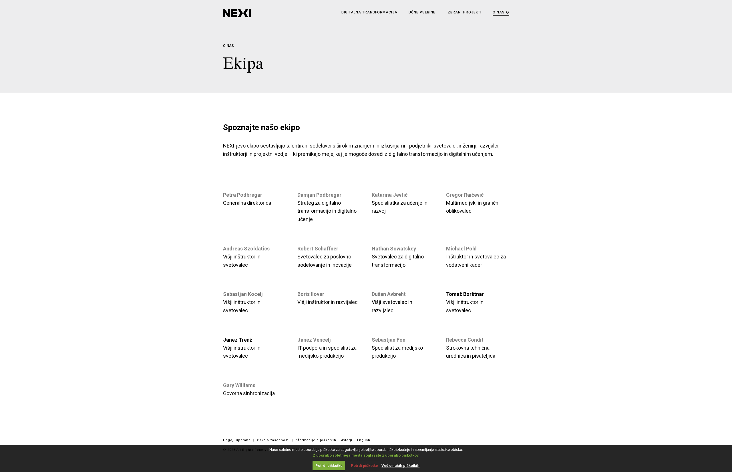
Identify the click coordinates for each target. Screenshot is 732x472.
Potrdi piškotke (329, 465)
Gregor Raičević (465, 195)
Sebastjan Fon (388, 340)
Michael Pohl (461, 249)
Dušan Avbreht (389, 294)
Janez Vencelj (314, 340)
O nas (228, 46)
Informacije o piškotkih (315, 440)
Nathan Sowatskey (394, 249)
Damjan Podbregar (319, 195)
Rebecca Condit (465, 340)
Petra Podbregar (242, 195)
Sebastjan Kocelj (243, 294)
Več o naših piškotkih (400, 465)
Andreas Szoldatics (246, 249)
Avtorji (346, 440)
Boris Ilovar (310, 294)
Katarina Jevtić (389, 195)
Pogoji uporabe (237, 440)
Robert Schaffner (317, 249)
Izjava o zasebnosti (273, 440)
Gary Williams (239, 385)
